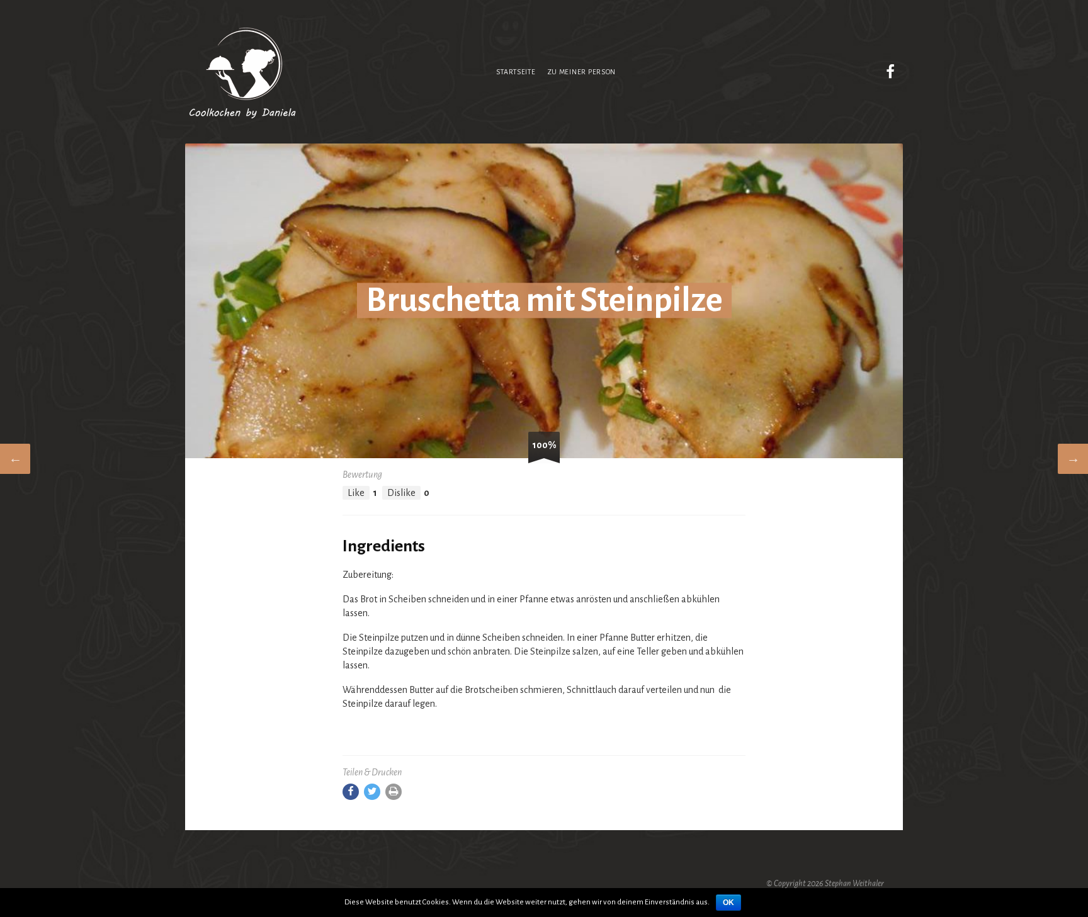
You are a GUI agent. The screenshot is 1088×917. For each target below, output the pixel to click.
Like (356, 493)
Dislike (401, 493)
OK (728, 902)
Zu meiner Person (581, 72)
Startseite (515, 72)
